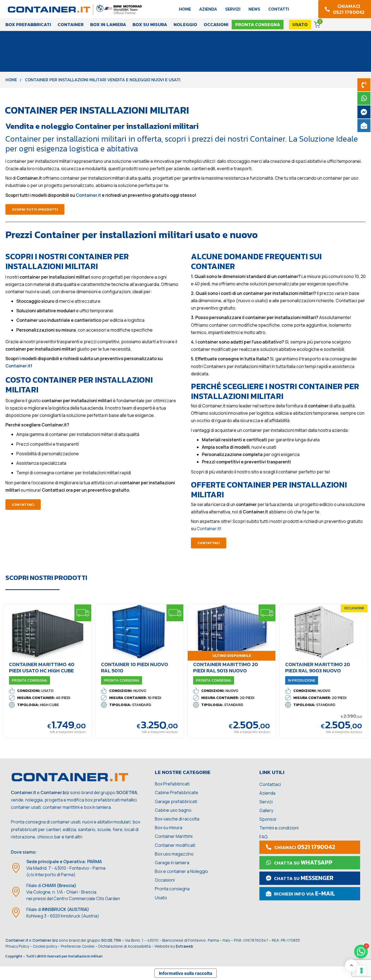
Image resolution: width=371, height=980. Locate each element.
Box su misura (150, 24)
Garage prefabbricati (176, 801)
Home (185, 9)
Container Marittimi (174, 836)
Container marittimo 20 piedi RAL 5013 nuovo (225, 667)
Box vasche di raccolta (177, 819)
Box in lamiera (108, 24)
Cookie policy (45, 946)
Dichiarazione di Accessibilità (124, 946)
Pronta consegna (172, 889)
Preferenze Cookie (78, 946)
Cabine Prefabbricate (176, 792)
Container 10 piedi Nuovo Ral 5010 (134, 667)
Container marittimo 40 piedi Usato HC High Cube (41, 667)
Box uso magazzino (174, 854)
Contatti (278, 9)
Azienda (208, 9)
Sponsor (268, 819)
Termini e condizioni (278, 828)
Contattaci (270, 784)
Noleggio (185, 24)
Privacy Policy (17, 946)
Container (71, 24)
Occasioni (216, 24)
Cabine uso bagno (173, 810)
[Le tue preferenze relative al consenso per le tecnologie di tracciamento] (361, 970)
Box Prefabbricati (28, 24)
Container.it (208, 529)
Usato (161, 898)
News (254, 9)
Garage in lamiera (172, 863)
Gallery (266, 810)
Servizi (232, 9)
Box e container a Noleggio (181, 871)
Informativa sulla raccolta (185, 973)
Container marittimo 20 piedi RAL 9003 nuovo (317, 667)
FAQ (263, 837)
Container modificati (175, 845)
